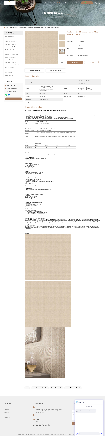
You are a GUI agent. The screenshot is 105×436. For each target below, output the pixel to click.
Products (12, 27)
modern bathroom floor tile (73, 387)
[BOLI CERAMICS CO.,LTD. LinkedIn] (43, 425)
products (59, 3)
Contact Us (7, 417)
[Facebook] (40, 425)
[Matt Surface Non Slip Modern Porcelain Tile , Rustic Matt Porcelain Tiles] (41, 47)
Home (46, 3)
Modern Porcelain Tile (20, 27)
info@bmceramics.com (12, 88)
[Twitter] (37, 425)
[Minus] (101, 402)
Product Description (56, 70)
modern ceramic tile (56, 387)
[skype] (9, 95)
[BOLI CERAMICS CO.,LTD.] (10, 3)
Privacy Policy (21, 434)
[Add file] (77, 433)
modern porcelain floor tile (39, 387)
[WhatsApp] (5, 95)
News (5, 414)
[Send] (101, 433)
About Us (6, 412)
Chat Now (13, 99)
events (67, 3)
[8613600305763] (46, 425)
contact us (75, 3)
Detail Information (34, 70)
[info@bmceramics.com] (49, 425)
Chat (88, 3)
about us (52, 3)
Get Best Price (75, 62)
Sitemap (27, 434)
